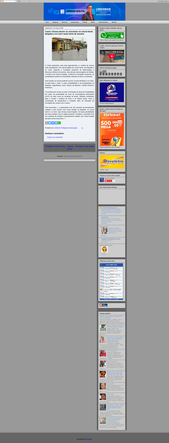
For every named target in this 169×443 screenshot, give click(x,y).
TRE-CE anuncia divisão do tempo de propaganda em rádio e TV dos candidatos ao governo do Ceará (111, 220)
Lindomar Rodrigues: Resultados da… (111, 268)
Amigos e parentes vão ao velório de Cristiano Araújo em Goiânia (115, 326)
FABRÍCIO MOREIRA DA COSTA (110, 239)
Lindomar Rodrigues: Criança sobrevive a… (111, 274)
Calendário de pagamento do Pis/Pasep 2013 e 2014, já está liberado (111, 317)
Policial (85, 22)
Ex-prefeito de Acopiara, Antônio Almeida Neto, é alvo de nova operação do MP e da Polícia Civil (115, 407)
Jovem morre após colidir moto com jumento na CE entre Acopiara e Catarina (115, 419)
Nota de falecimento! (112, 361)
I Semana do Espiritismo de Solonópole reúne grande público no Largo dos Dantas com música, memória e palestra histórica (111, 210)
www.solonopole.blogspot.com (109, 208)
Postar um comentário (55, 137)
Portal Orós (104, 227)
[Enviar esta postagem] (82, 128)
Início (47, 22)
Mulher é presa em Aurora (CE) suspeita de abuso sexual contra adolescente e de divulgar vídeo (115, 373)
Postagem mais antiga (84, 146)
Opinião (114, 22)
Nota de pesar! (110, 384)
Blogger (89, 439)
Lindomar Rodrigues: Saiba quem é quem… (111, 284)
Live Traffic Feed (111, 265)
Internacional (75, 22)
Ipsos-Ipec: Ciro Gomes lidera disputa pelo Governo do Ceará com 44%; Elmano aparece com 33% (115, 230)
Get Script (106, 299)
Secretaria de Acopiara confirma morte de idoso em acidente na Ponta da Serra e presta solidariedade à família (115, 339)
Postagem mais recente (55, 146)
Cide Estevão (104, 217)
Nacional (64, 22)
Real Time (111, 299)
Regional (55, 22)
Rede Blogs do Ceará (106, 245)
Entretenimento (103, 22)
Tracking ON (116, 299)
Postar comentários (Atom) (72, 156)
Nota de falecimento (112, 351)
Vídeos (93, 22)
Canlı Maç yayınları (106, 240)
